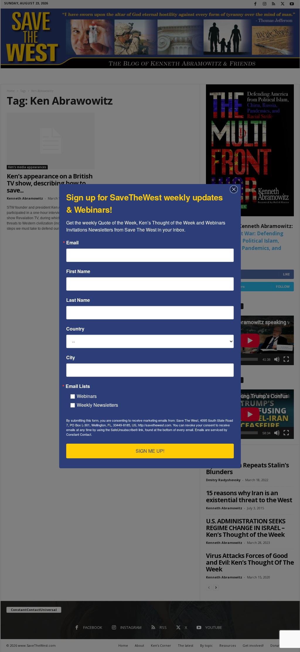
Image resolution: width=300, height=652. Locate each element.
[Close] (235, 189)
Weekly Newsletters (97, 404)
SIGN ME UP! (150, 450)
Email (72, 242)
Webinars (87, 396)
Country (75, 328)
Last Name (78, 300)
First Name (78, 271)
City (70, 357)
